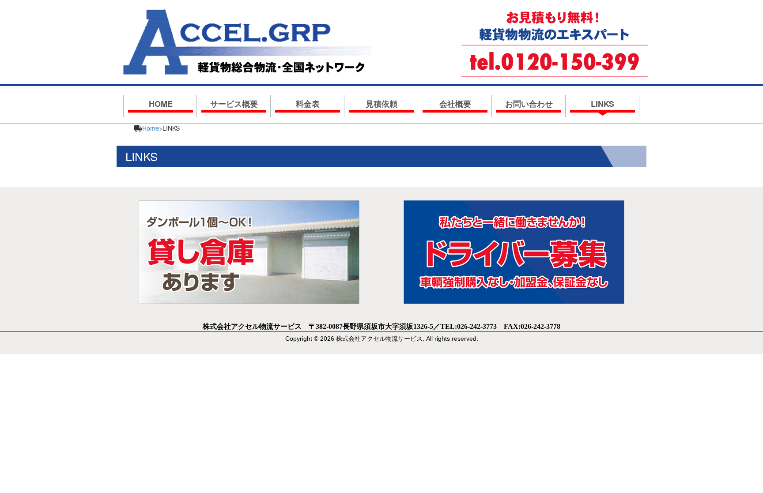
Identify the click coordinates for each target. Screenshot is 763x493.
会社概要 (455, 103)
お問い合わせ (529, 103)
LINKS (602, 103)
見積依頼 (381, 103)
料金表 (308, 103)
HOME (161, 103)
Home (150, 128)
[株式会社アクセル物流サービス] (247, 38)
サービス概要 (234, 103)
